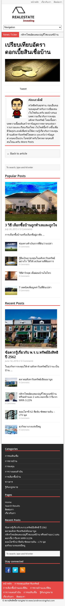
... (43, 234)
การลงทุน (9, 466)
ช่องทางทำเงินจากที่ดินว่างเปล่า (36, 243)
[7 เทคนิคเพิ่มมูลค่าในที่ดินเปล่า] (11, 292)
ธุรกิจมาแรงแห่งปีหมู (30, 426)
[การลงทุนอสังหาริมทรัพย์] (22, 21)
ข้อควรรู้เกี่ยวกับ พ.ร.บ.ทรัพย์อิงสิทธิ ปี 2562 (31, 354)
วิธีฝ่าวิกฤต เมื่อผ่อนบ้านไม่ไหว (35, 272)
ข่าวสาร (9, 481)
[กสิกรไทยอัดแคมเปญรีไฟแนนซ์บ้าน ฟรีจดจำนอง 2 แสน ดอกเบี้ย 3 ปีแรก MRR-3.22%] (11, 399)
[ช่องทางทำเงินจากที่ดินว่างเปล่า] (11, 249)
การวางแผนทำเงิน (14, 471)
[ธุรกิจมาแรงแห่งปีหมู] (11, 432)
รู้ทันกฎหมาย (11, 487)
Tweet (23, 88)
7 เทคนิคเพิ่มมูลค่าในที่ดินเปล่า (35, 287)
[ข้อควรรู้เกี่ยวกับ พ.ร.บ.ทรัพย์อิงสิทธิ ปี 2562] (31, 346)
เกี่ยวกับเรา (46, 2)
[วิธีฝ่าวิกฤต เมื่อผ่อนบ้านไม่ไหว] (11, 278)
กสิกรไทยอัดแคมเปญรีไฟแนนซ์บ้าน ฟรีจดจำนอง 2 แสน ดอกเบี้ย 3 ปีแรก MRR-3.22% (38, 397)
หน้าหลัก (35, 2)
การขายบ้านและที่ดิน (40, 587)
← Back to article (17, 153)
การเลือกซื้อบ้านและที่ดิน (15, 587)
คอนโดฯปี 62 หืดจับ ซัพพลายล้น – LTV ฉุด (37, 413)
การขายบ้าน (11, 461)
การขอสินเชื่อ (11, 455)
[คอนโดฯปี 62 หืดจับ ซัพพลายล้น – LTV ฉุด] (11, 417)
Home (8, 502)
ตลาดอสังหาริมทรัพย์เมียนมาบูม (36, 379)
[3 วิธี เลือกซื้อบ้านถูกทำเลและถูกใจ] (31, 219)
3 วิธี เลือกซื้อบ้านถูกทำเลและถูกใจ (31, 225)
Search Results (12, 505)
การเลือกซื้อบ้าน (13, 476)
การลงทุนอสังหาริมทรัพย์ (27, 583)
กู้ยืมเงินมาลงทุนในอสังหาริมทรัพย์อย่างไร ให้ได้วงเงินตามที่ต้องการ (37, 259)
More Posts (27, 141)
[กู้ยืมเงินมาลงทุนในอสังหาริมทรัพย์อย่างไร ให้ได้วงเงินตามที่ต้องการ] (11, 263)
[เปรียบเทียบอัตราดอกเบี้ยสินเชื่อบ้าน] (32, 79)
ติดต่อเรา (58, 2)
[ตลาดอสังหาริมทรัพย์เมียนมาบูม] (11, 384)
